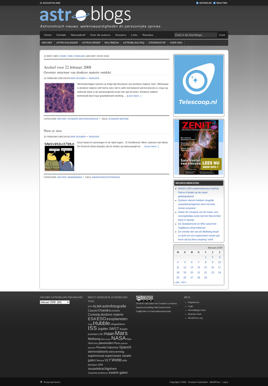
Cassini (93, 310)
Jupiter (103, 329)
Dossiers (120, 34)
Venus (100, 360)
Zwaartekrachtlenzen (98, 373)
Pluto (117, 343)
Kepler (124, 329)
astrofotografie (114, 306)
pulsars (124, 343)
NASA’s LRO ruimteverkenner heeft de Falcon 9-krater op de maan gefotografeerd (198, 192)
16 (212, 267)
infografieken (117, 324)
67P (90, 306)
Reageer (94, 78)
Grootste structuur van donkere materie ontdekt (77, 72)
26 (184, 277)
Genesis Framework (198, 382)
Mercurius (106, 339)
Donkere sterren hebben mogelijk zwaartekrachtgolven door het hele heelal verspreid (196, 204)
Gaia (90, 324)
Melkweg (94, 339)
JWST (114, 329)
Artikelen (205, 3)
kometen (93, 334)
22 (205, 272)
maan (109, 333)
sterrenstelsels (98, 351)
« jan (177, 282)
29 (205, 277)
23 (212, 272)
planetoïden (105, 343)
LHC (100, 334)
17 (219, 267)
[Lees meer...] (134, 95)
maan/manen (75, 177)
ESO (101, 318)
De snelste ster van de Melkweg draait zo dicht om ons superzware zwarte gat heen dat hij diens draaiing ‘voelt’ (199, 235)
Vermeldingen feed (196, 310)
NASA (118, 338)
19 (184, 272)
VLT (108, 360)
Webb (116, 360)
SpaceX (125, 347)
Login (190, 306)
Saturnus (113, 347)
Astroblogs (134, 18)
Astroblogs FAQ (133, 42)
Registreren (193, 302)
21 (198, 272)
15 (205, 267)
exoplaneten (117, 319)
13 (192, 267)
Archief (47, 42)
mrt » (184, 282)
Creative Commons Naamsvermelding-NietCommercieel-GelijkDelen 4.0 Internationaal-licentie (156, 307)
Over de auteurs (100, 34)
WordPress (215, 382)
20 (192, 272)
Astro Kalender (67, 42)
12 (184, 267)
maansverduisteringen (106, 177)
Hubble (101, 323)
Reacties (221, 3)
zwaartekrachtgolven (102, 368)
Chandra (104, 310)
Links (134, 34)
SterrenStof (157, 42)
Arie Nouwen (78, 78)
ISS (92, 328)
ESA (92, 318)
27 (192, 277)
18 (178, 272)
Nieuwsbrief (78, 34)
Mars (121, 333)
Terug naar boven (51, 382)
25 (178, 277)
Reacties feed (194, 314)
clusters (115, 310)
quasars (92, 347)
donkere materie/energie (83, 119)
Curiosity (94, 314)
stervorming (116, 351)
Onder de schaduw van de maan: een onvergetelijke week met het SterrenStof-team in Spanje (199, 216)
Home (48, 34)
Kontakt (61, 34)
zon (100, 364)
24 (219, 272)
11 (178, 267)
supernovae (96, 355)
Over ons (176, 42)
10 (219, 262)
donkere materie (118, 119)
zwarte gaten (118, 372)
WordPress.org (195, 318)
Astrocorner (91, 42)
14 (198, 267)
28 (198, 277)
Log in (225, 382)
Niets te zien (53, 130)
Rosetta (101, 347)
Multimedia (112, 42)
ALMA (97, 306)
